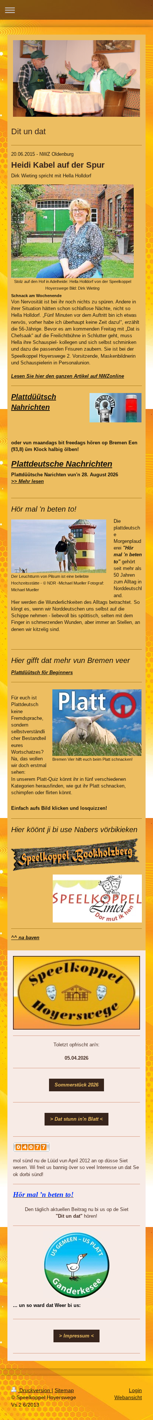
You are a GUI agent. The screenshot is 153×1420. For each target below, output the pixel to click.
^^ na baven (25, 937)
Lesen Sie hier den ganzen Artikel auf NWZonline (67, 376)
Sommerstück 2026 (76, 1085)
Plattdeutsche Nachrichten (61, 463)
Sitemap (64, 1390)
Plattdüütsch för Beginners (42, 672)
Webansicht (128, 1397)
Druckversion (35, 1390)
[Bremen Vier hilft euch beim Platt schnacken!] (96, 722)
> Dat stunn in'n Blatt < (76, 1119)
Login (135, 1390)
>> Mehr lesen (27, 481)
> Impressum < (76, 1336)
